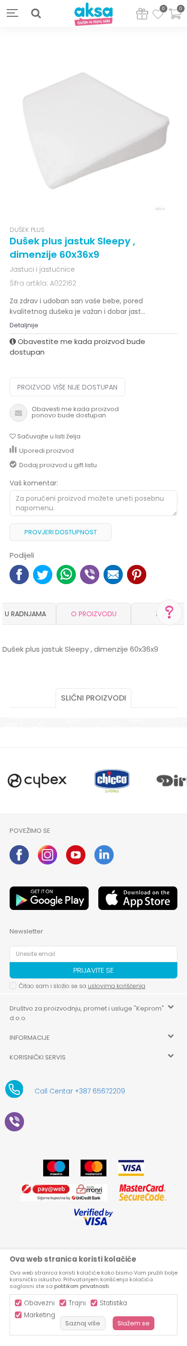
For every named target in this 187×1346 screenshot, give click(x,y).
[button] (36, 13)
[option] (93, 127)
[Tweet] (42, 573)
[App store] (137, 898)
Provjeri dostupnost (60, 532)
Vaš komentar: (34, 483)
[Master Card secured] (142, 1192)
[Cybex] (37, 780)
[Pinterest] (136, 573)
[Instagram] (47, 854)
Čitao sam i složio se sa (82, 985)
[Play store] (49, 898)
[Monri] (64, 1192)
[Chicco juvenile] (112, 780)
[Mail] (113, 573)
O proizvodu (94, 614)
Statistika (113, 1303)
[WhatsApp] (66, 573)
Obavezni (39, 1303)
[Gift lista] (142, 16)
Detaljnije (24, 325)
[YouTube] (75, 854)
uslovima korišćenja (116, 986)
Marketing (39, 1315)
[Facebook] (19, 573)
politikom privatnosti (81, 1286)
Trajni (77, 1303)
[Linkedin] (104, 854)
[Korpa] (175, 20)
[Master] (93, 1168)
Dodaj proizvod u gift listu (58, 465)
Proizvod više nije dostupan (67, 387)
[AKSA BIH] (93, 14)
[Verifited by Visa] (93, 1216)
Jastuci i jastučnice (42, 269)
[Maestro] (56, 1168)
